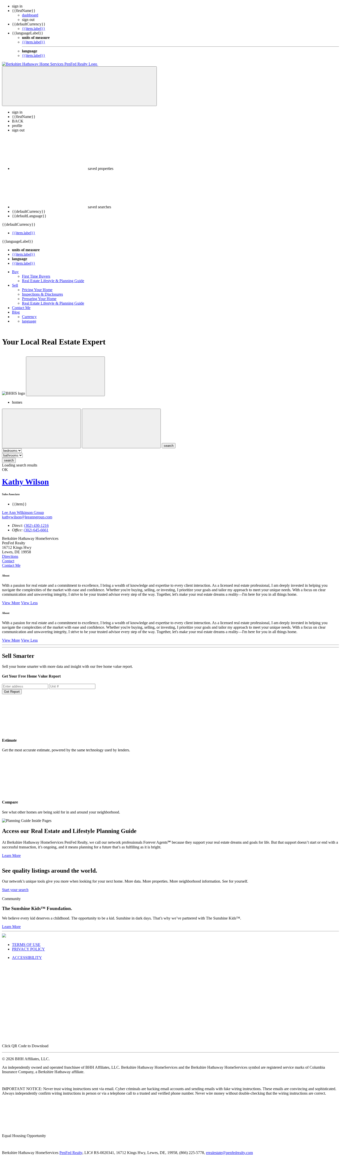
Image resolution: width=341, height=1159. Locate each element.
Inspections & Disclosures (42, 294)
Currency (29, 317)
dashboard (30, 15)
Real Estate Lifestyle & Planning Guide (53, 281)
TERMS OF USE (26, 944)
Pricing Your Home (37, 290)
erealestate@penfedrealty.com (229, 1153)
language (29, 321)
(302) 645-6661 (36, 530)
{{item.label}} (33, 28)
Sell (15, 285)
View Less (29, 603)
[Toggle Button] (79, 86)
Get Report (12, 692)
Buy (15, 272)
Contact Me (21, 308)
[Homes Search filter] (121, 428)
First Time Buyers (36, 276)
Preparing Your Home (39, 299)
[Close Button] (41, 428)
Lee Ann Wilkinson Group (23, 512)
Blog (16, 312)
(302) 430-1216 (36, 525)
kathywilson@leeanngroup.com (27, 517)
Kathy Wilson (25, 481)
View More (11, 603)
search (9, 460)
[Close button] (65, 376)
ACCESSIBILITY (27, 957)
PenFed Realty (70, 1153)
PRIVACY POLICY (28, 949)
